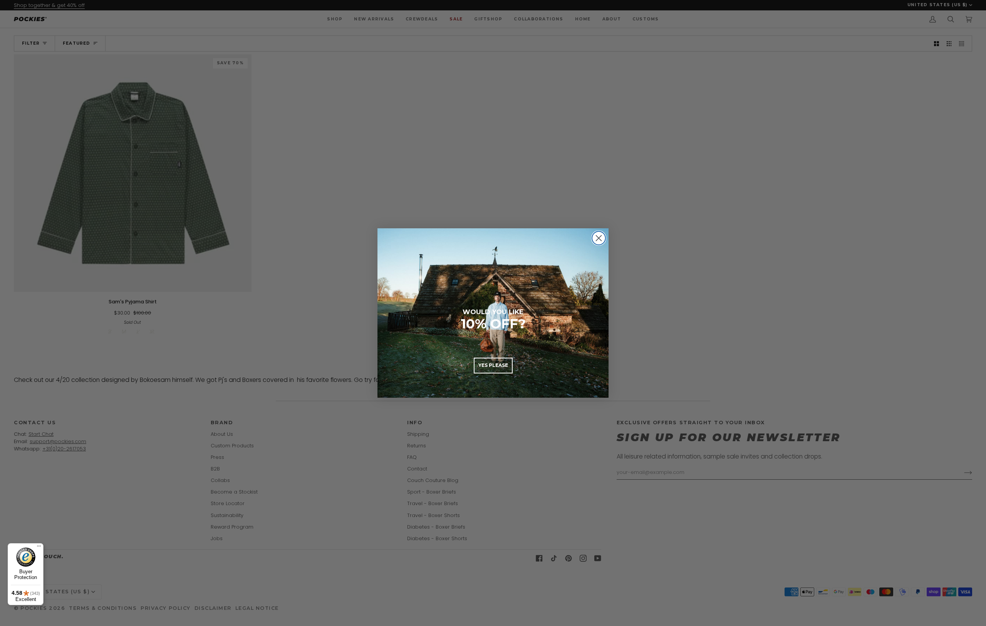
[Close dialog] (598, 238)
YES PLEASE (493, 365)
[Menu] (39, 547)
